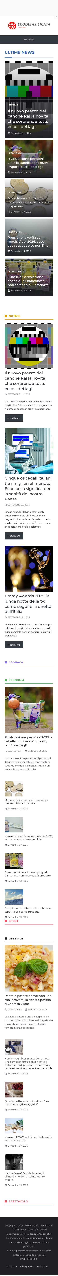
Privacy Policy (27, 1266)
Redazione (42, 1266)
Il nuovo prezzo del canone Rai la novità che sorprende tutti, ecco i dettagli (28, 119)
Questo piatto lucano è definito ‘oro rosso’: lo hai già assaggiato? (27, 1103)
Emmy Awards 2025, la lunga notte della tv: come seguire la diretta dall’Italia (28, 604)
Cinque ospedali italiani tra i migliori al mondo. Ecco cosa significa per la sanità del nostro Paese (28, 488)
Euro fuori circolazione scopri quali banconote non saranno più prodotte (28, 281)
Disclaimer (11, 1266)
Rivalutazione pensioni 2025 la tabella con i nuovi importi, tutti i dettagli (28, 163)
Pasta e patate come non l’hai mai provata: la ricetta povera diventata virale (28, 1000)
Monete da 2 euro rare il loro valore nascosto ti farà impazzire (29, 202)
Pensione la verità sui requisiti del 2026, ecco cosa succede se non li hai (28, 241)
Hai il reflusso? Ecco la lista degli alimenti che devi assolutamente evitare (25, 1176)
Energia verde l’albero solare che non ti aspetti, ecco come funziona (29, 910)
